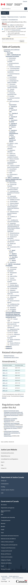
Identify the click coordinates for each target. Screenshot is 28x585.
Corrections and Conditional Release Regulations (11, 424)
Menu (4, 13)
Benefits (3, 526)
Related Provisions (9, 355)
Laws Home (23, 17)
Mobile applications (14, 576)
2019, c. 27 (5, 370)
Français (25, 1)
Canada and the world (6, 551)
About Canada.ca (6, 578)
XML (9, 26)
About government (5, 511)
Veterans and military (6, 563)
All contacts (4, 504)
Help (9, 36)
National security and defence (8, 538)
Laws (2, 493)
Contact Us (3, 468)
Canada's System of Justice (7, 490)
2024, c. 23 (5, 367)
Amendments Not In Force (11, 357)
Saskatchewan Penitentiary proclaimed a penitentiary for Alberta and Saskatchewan (12, 434)
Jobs (2, 514)
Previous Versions (16, 30)
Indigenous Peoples (6, 560)
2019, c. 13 (5, 385)
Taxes (2, 532)
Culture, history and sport (7, 541)
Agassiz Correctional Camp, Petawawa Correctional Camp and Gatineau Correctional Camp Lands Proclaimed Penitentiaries (13, 413)
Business (3, 523)
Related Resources (5, 456)
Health (2, 529)
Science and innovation (6, 557)
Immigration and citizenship (8, 517)
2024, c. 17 (5, 375)
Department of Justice (13, 17)
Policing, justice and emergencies (9, 545)
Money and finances (6, 554)
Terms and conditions (17, 578)
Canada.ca (3, 17)
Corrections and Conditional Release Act (11, 50)
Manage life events (5, 569)
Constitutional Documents (7, 453)
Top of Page (4, 581)
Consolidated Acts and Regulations (9, 459)
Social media (4, 576)
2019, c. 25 (5, 388)
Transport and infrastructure (8, 548)
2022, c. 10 (5, 373)
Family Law (3, 480)
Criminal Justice (5, 483)
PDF (17, 26)
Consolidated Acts (13, 19)
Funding (3, 486)
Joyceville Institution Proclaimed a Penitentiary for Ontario (13, 427)
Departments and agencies (7, 507)
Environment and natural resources (10, 535)
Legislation (4, 19)
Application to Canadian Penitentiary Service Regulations (10, 420)
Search (2, 462)
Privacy (4, 579)
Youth (2, 566)
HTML (11, 25)
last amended (22, 28)
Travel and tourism (5, 520)
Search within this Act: (8, 39)
